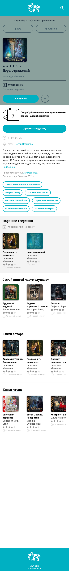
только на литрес (44, 208)
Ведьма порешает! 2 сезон (37, 305)
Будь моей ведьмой (8, 305)
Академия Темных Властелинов (13, 360)
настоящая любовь (16, 200)
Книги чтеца (12, 390)
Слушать (22, 98)
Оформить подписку (34, 128)
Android (52, 28)
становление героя (16, 208)
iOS (19, 28)
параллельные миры (46, 200)
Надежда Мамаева (8, 259)
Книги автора (13, 334)
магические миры (38, 192)
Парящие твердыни (13, 89)
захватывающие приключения (22, 184)
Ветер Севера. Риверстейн (35, 416)
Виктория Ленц (35, 309)
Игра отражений (36, 252)
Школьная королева (8, 416)
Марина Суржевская (34, 422)
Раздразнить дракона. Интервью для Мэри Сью (10, 254)
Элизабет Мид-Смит (11, 422)
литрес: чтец (12, 192)
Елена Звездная (11, 309)
